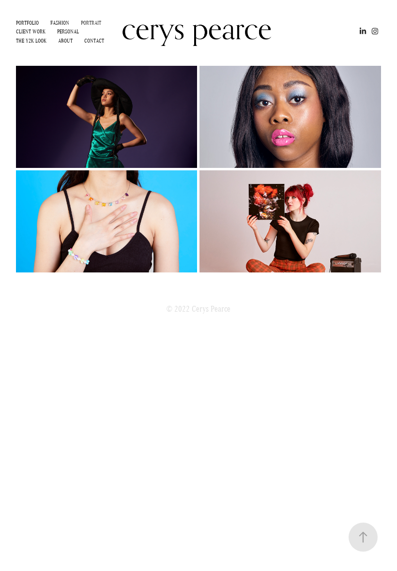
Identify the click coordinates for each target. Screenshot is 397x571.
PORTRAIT (91, 22)
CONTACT (94, 40)
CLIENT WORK (31, 31)
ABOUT (65, 40)
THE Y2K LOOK (31, 40)
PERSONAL (68, 31)
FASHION (59, 22)
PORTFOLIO (27, 22)
